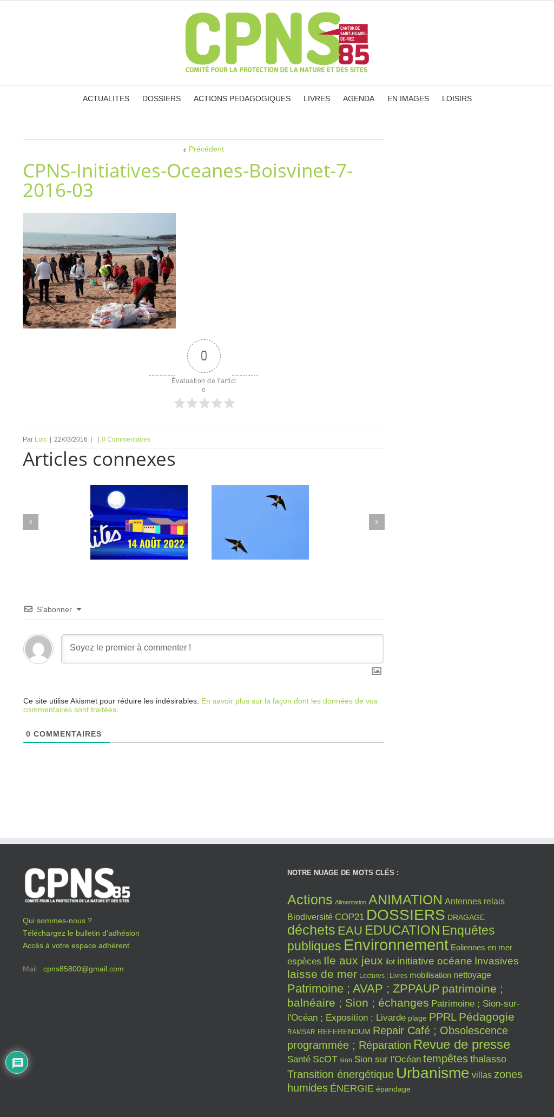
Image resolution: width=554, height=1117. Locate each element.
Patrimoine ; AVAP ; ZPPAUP (363, 988)
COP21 (349, 916)
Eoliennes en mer (481, 947)
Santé (299, 1059)
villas (482, 1075)
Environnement (396, 945)
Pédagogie (487, 1016)
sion (346, 1060)
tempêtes (445, 1059)
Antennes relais (475, 901)
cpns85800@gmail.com (83, 968)
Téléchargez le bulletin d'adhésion (81, 933)
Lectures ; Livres (383, 976)
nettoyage (472, 975)
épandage (393, 1089)
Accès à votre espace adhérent (76, 945)
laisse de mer (322, 974)
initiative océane (434, 961)
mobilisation (430, 975)
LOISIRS (457, 98)
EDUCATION (402, 930)
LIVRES (317, 98)
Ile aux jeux (353, 960)
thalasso (488, 1059)
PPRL (443, 1017)
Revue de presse (461, 1044)
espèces (304, 961)
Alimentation (350, 902)
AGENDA (358, 98)
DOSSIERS (161, 98)
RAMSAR (301, 1032)
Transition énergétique (340, 1074)
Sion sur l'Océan (387, 1059)
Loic (41, 439)
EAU (350, 930)
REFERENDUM (344, 1032)
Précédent (206, 148)
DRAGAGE (466, 918)
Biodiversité (310, 917)
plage (417, 1018)
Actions (310, 899)
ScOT (325, 1059)
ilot (390, 961)
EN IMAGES (408, 98)
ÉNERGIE (352, 1088)
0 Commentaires (126, 439)
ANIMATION (405, 899)
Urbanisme (433, 1073)
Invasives (496, 961)
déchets (311, 929)
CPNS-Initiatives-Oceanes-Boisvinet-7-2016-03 (188, 179)
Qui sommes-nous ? (57, 920)
